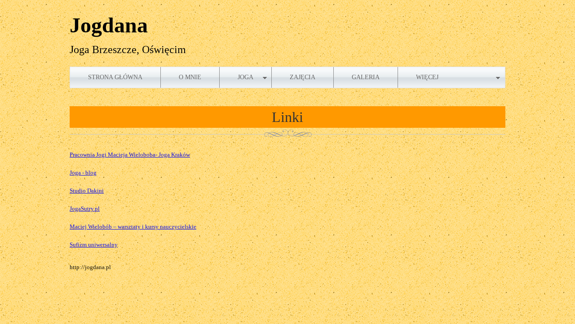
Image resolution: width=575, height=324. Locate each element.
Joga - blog (83, 172)
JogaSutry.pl (85, 208)
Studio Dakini (87, 190)
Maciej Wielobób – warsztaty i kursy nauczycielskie (133, 226)
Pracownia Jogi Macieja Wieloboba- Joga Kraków (130, 154)
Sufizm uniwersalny (94, 244)
